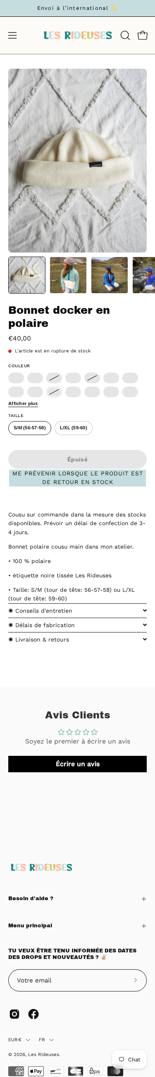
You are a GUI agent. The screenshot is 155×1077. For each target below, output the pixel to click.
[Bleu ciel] (35, 392)
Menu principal (30, 926)
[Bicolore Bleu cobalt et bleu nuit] (16, 378)
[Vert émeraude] (35, 378)
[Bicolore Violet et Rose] (16, 392)
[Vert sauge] (130, 392)
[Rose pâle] (130, 378)
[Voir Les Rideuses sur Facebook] (33, 1014)
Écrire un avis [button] (78, 764)
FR (42, 1039)
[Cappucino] (54, 378)
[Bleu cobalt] (92, 392)
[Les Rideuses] (77, 35)
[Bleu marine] (92, 378)
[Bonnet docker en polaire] (26, 275)
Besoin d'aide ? (30, 898)
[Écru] (54, 392)
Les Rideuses (43, 1054)
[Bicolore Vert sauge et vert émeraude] (111, 378)
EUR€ (14, 1039)
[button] (124, 35)
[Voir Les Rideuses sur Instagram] (14, 1014)
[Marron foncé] (73, 378)
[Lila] (73, 392)
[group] (77, 8)
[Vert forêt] (111, 392)
